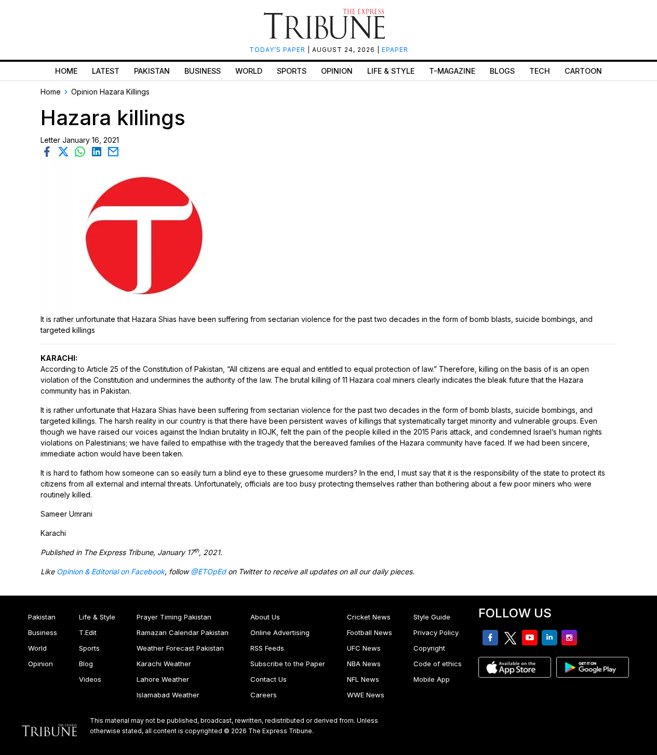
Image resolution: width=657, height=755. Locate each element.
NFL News (363, 679)
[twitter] (65, 150)
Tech (539, 70)
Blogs (502, 70)
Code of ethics (437, 663)
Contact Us (268, 679)
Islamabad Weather (168, 695)
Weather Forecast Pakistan (180, 648)
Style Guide (431, 617)
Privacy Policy (436, 632)
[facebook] (49, 150)
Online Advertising (280, 632)
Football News (369, 632)
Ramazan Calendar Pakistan (183, 632)
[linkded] (98, 150)
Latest (105, 70)
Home (66, 70)
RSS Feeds (267, 648)
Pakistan (152, 70)
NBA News (364, 663)
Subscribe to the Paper (287, 663)
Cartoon (583, 70)
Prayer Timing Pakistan (174, 617)
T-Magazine (452, 70)
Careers (263, 695)
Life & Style (390, 70)
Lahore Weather (163, 679)
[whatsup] (82, 150)
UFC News (364, 648)
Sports (291, 70)
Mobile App (431, 679)
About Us (265, 617)
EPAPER (395, 49)
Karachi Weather (164, 663)
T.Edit (88, 632)
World (248, 70)
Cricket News (369, 617)
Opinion (337, 70)
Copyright (429, 648)
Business (202, 70)
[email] (114, 150)
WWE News (365, 695)
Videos (90, 679)
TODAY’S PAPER (278, 49)
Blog (86, 663)
